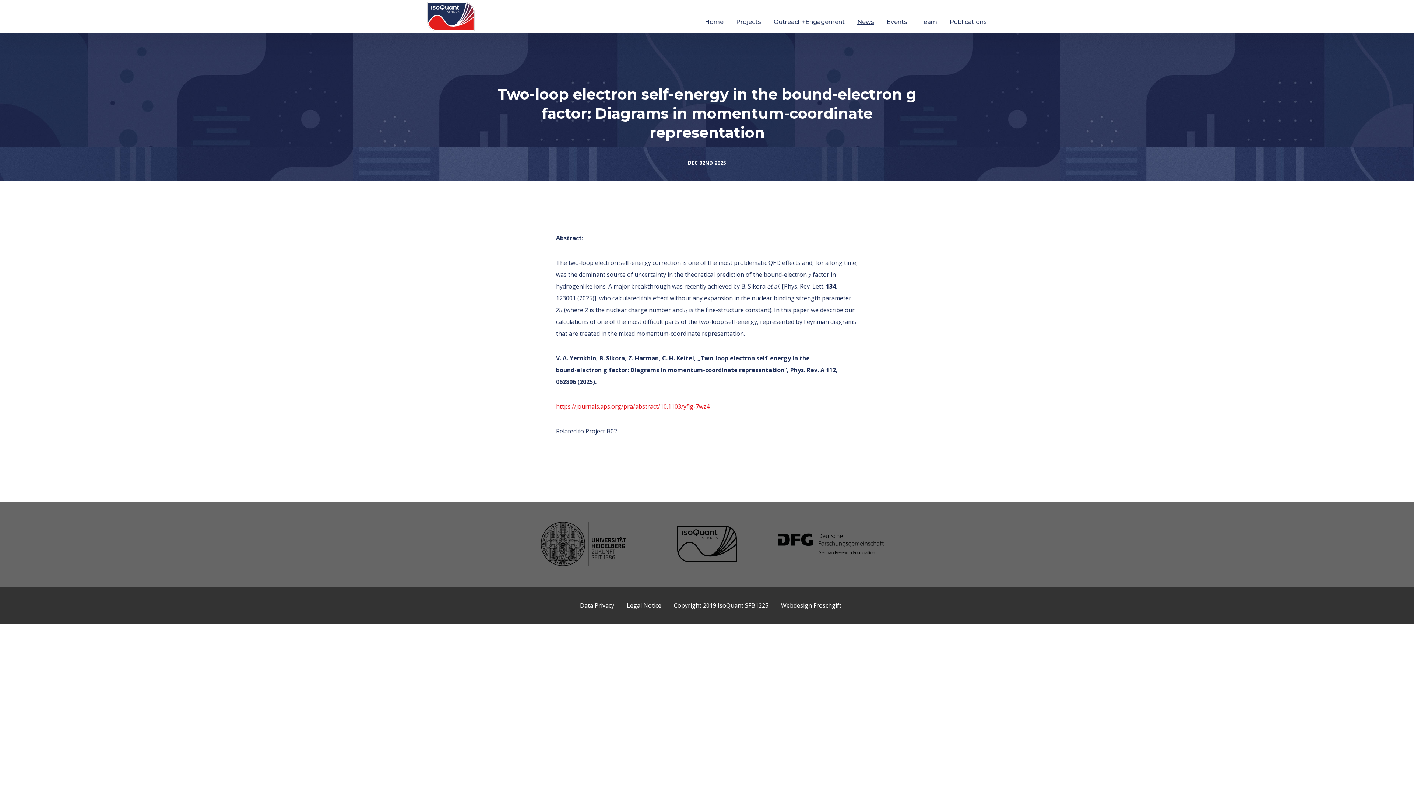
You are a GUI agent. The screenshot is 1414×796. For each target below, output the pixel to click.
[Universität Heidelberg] (583, 545)
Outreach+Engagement (809, 21)
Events (897, 21)
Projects (748, 21)
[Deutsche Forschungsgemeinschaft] (831, 545)
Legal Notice (644, 605)
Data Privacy (597, 605)
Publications (968, 21)
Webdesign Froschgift (811, 605)
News (865, 21)
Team (928, 21)
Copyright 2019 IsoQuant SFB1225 (721, 605)
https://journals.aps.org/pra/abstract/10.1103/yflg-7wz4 (633, 406)
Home (714, 21)
